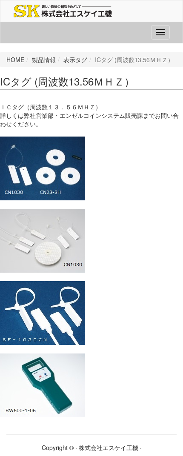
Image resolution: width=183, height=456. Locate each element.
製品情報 (44, 59)
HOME (15, 59)
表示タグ (75, 59)
